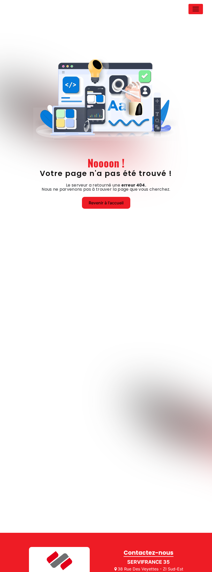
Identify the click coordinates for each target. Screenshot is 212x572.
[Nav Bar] (195, 9)
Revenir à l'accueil (106, 202)
